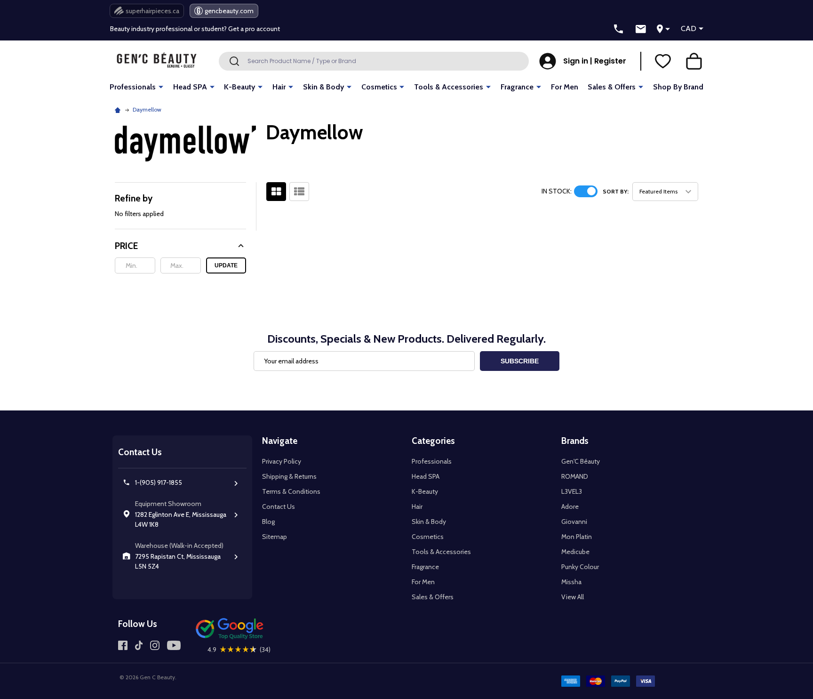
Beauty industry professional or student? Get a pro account (195, 28)
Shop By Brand (678, 86)
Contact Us (278, 506)
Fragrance (517, 86)
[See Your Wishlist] (663, 61)
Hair (279, 86)
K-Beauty (239, 86)
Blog (268, 521)
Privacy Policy (281, 461)
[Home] (119, 109)
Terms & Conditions (291, 491)
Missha (571, 582)
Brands (575, 440)
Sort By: (616, 191)
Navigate (279, 440)
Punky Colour (580, 566)
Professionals (133, 86)
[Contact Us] (641, 29)
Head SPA (190, 86)
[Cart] (694, 61)
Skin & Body (323, 86)
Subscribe (520, 361)
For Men (564, 86)
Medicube (575, 551)
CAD (688, 28)
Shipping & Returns (289, 476)
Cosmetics (379, 86)
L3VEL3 (571, 491)
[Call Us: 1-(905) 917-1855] (619, 29)
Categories (433, 440)
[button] (180, 246)
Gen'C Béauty (580, 461)
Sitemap (274, 536)
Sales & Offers (612, 86)
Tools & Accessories (448, 86)
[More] (161, 86)
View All (572, 597)
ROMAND (574, 476)
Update (226, 265)
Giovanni (574, 521)
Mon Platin (576, 536)
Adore (570, 506)
